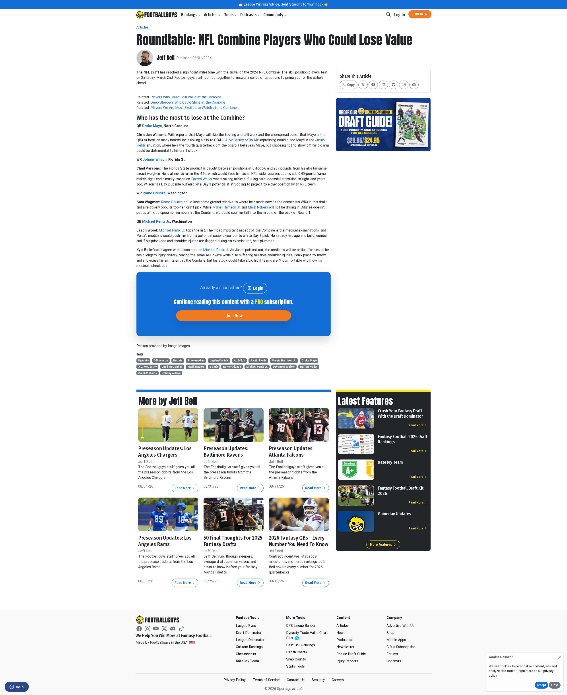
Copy (350, 85)
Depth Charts (296, 652)
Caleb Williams (147, 373)
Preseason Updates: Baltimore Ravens (226, 451)
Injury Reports (347, 661)
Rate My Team (390, 462)
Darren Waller (202, 179)
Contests (393, 661)
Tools (229, 14)
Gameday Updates (394, 513)
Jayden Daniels (219, 360)
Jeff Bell (166, 58)
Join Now (420, 14)
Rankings (189, 14)
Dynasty (143, 360)
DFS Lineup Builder (300, 626)
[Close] (559, 657)
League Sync (246, 626)
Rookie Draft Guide (351, 654)
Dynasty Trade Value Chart (307, 636)
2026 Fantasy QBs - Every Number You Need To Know (298, 541)
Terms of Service (266, 680)
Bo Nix (254, 140)
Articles (211, 14)
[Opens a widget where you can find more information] (16, 687)
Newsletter (345, 647)
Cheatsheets (246, 654)
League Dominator (250, 640)
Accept (541, 685)
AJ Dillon (239, 360)
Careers (338, 680)
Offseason (161, 360)
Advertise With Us (400, 626)
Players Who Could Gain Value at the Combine (185, 97)
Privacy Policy (234, 680)
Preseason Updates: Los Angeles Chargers (165, 451)
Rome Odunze (154, 193)
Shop (390, 633)
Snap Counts (296, 659)
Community (273, 14)
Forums (392, 654)
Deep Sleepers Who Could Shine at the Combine (187, 102)
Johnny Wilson (155, 159)
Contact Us (296, 680)
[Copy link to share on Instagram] (403, 85)
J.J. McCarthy (233, 140)
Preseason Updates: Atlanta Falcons (291, 451)
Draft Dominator (248, 633)
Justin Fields (258, 360)
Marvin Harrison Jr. (226, 207)
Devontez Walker (284, 366)
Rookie (177, 360)
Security (318, 680)
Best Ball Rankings (300, 645)
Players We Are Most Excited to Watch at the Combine (193, 108)
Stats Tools (295, 666)
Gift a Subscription (401, 647)
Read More (183, 488)
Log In (399, 14)
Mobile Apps (396, 640)
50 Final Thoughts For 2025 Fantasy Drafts (233, 541)
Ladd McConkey (172, 366)
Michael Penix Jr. (156, 221)
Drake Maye (152, 126)
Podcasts (249, 14)
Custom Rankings (249, 647)
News (340, 633)
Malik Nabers (258, 207)
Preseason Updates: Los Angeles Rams (165, 541)
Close (555, 685)
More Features (381, 544)
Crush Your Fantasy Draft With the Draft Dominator (400, 413)
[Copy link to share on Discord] (414, 85)
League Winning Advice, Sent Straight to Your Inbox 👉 (286, 4)
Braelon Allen (196, 360)
